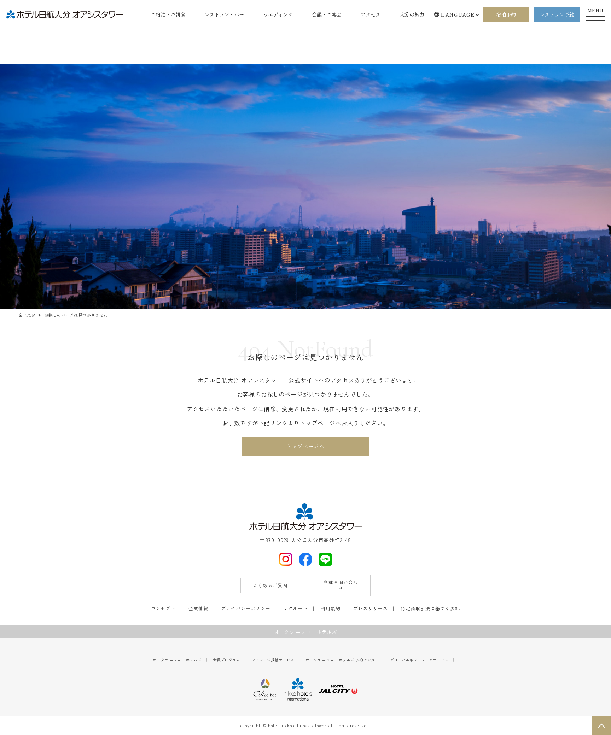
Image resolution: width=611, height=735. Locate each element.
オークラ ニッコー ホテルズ (177, 660)
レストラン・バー (224, 14)
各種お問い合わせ (341, 585)
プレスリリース (370, 608)
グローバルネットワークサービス (419, 660)
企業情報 (198, 608)
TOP (30, 315)
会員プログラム (226, 660)
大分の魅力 (412, 14)
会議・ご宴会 (327, 14)
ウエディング (278, 14)
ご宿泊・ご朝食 (168, 14)
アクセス (370, 14)
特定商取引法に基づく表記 (430, 608)
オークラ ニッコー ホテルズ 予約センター (342, 660)
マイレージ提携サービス (272, 660)
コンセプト (163, 608)
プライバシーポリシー (245, 608)
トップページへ (305, 446)
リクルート (295, 608)
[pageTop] (601, 725)
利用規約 (331, 608)
